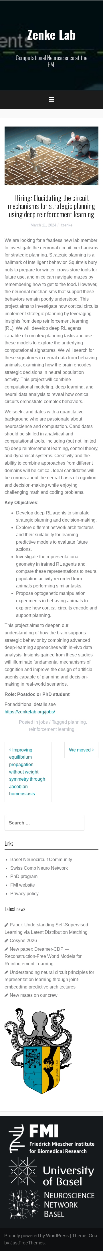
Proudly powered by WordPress (36, 1235)
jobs (43, 722)
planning (77, 722)
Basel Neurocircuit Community (41, 859)
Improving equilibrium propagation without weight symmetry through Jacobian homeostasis (27, 771)
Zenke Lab (51, 34)
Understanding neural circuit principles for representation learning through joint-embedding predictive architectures (49, 979)
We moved (80, 749)
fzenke (66, 225)
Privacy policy (24, 893)
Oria (93, 1235)
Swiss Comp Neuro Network (39, 868)
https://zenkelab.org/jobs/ (30, 711)
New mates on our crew (34, 995)
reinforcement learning (51, 729)
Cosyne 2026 (23, 940)
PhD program (23, 876)
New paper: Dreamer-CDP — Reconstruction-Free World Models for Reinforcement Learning (43, 956)
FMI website (22, 885)
